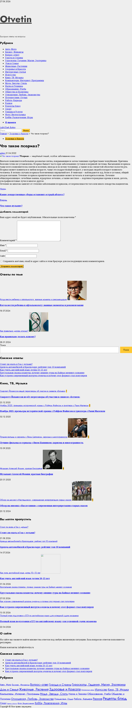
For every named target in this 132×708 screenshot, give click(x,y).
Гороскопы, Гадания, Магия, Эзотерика (25, 60)
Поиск (3, 345)
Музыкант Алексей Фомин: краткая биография (21, 468)
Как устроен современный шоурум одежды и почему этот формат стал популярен (43, 375)
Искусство (10, 74)
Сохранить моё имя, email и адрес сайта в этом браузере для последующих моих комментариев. (54, 261)
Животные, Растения (16, 66)
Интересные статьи (15, 71)
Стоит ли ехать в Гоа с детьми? (16, 364)
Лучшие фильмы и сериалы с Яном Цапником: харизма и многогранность (33, 436)
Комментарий (8, 240)
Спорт (8, 108)
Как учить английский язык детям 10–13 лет (23, 369)
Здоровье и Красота (15, 69)
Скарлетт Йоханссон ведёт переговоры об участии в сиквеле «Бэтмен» (32, 391)
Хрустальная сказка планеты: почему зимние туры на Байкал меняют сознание (42, 372)
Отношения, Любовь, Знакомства (22, 94)
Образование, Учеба (15, 89)
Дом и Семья (12, 63)
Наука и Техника (14, 86)
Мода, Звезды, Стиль (16, 83)
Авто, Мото (10, 49)
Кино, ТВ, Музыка (14, 77)
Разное (8, 103)
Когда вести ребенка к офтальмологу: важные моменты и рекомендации (33, 299)
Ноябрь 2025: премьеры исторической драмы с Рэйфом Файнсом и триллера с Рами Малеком (44, 405)
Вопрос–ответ (12, 54)
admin (3, 153)
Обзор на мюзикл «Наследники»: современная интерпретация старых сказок (35, 499)
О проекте (10, 122)
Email (3, 250)
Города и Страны (14, 57)
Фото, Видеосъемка (15, 114)
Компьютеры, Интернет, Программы (24, 80)
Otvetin (16, 19)
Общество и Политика (16, 91)
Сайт (2, 255)
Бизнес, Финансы (14, 52)
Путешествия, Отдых (16, 97)
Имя (3, 245)
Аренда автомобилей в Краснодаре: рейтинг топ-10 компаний (33, 367)
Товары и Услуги (14, 111)
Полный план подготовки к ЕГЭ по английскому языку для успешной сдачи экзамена (39, 615)
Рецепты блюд (12, 106)
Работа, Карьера (13, 100)
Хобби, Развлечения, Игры (19, 117)
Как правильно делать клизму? (14, 330)
